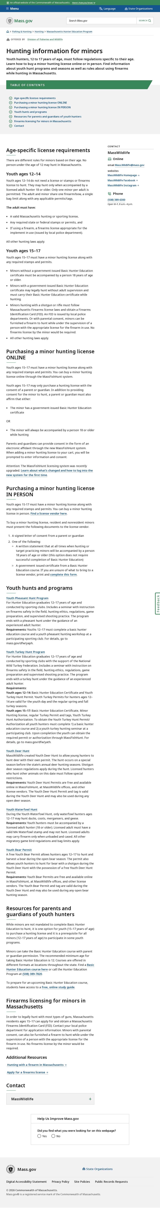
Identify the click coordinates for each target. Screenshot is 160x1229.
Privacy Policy (60, 1181)
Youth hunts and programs (30, 112)
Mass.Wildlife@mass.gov (129, 165)
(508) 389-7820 (32, 974)
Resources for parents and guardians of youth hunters (47, 116)
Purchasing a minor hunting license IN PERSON (42, 107)
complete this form (63, 574)
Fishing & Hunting (22, 31)
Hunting (39, 31)
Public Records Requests (111, 1181)
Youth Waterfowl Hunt (21, 809)
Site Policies (82, 1181)
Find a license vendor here (48, 513)
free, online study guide (58, 987)
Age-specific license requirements (35, 98)
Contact (19, 125)
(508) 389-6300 (116, 200)
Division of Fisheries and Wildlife (45, 39)
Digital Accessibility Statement (26, 1181)
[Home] (8, 31)
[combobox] (110, 20)
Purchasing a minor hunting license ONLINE (40, 102)
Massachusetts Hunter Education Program (69, 31)
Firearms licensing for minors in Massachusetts (42, 121)
